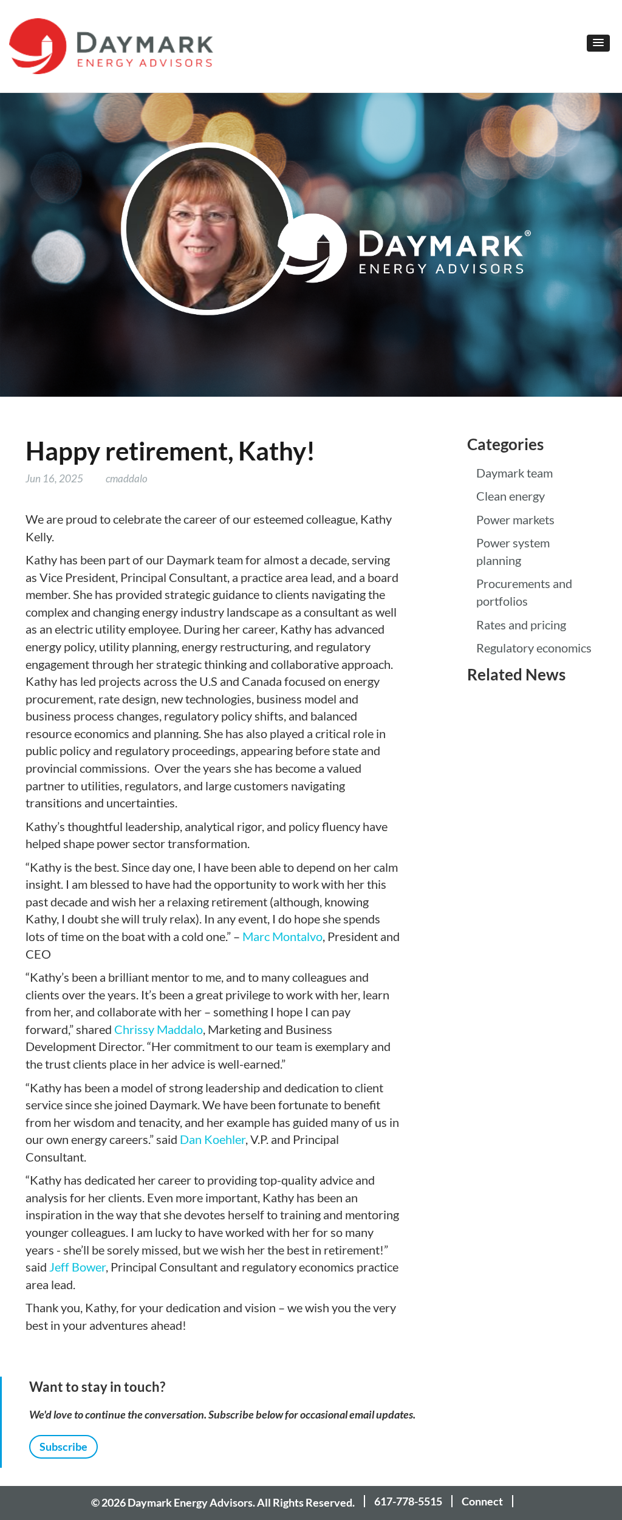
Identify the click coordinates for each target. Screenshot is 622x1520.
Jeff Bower (77, 1267)
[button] (598, 43)
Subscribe (63, 1446)
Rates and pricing (521, 625)
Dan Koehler (212, 1139)
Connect (482, 1501)
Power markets (515, 520)
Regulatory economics (534, 648)
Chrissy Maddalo (158, 1029)
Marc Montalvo (282, 936)
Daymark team (514, 473)
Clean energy (510, 496)
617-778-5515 (408, 1501)
